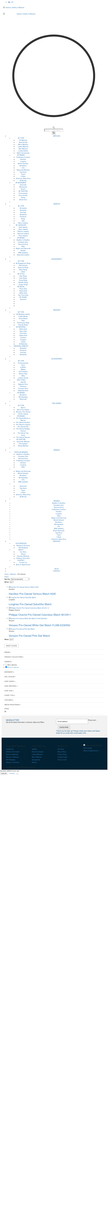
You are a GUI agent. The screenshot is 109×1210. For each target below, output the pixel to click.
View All (23, 382)
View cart (3, 773)
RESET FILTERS (11, 646)
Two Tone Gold (23, 295)
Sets (23, 221)
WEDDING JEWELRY (21, 346)
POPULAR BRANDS (21, 452)
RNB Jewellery (23, 253)
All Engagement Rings (23, 263)
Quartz (23, 189)
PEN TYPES (21, 380)
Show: (6, 582)
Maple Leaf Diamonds (23, 248)
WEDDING (56, 310)
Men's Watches (12, 665)
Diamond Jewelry (23, 233)
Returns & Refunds (12, 757)
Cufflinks (23, 367)
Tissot (23, 174)
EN (9, 2)
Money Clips (23, 373)
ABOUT (21, 550)
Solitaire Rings (23, 282)
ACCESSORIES (56, 359)
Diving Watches (23, 446)
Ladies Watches (23, 146)
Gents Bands (23, 318)
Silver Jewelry (23, 229)
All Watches (23, 140)
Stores (23, 554)
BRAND (7, 652)
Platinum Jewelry (23, 231)
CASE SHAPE (9, 681)
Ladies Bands (23, 316)
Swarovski (23, 399)
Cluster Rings (23, 284)
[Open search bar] (54, 128)
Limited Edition (23, 151)
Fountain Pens (23, 388)
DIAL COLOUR (9, 677)
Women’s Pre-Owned (23, 412)
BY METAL (21, 286)
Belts (23, 376)
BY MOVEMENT (21, 183)
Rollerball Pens (23, 390)
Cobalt (23, 342)
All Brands (23, 180)
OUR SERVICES (21, 543)
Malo (23, 246)
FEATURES (8, 700)
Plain (23, 320)
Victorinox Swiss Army (23, 178)
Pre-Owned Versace (23, 437)
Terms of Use (62, 760)
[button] (6, 577)
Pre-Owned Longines (23, 424)
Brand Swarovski (58, 531)
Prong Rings (23, 280)
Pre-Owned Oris (23, 427)
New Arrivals (23, 142)
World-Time (23, 200)
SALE (23, 272)
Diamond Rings (23, 267)
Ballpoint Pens (23, 384)
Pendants (23, 216)
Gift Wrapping (23, 547)
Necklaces (23, 214)
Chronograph (23, 193)
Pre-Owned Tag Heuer (23, 434)
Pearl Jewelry (23, 236)
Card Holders (23, 371)
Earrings (23, 212)
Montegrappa (23, 397)
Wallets (23, 369)
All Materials (23, 344)
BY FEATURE (23, 191)
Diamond (23, 299)
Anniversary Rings (23, 323)
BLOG (57, 569)
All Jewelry (23, 208)
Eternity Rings (23, 325)
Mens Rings (23, 270)
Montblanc (23, 166)
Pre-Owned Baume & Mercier (23, 419)
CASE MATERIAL (10, 686)
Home (6, 574)
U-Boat (23, 176)
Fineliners (23, 386)
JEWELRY (56, 204)
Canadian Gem (23, 242)
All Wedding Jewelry (23, 314)
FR (12, 2)
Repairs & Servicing (23, 545)
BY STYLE (21, 274)
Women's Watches (13, 667)
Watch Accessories (23, 153)
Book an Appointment (23, 564)
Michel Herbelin (23, 163)
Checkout (12, 773)
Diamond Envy (23, 244)
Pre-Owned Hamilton (23, 422)
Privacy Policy (62, 754)
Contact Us (23, 562)
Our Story (23, 552)
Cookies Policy (62, 757)
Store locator (87, 748)
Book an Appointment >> (91, 751)
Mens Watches (23, 144)
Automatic (23, 185)
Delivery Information (23, 558)
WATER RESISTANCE (11, 705)
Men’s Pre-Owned (23, 410)
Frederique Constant (23, 157)
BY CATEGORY (21, 225)
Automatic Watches (23, 441)
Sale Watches (23, 149)
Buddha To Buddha (23, 240)
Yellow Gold (23, 291)
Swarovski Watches (23, 170)
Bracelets (23, 210)
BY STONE (23, 297)
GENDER (7, 662)
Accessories (36, 760)
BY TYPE (21, 138)
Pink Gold (23, 333)
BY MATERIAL (21, 327)
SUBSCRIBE (64, 727)
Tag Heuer (23, 172)
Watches (13, 574)
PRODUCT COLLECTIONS (13, 657)
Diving (23, 197)
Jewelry (34, 749)
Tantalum (23, 337)
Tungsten (23, 340)
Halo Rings (23, 276)
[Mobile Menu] (3, 5)
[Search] (54, 133)
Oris (23, 168)
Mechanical (23, 187)
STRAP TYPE (9, 695)
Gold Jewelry (23, 227)
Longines (23, 161)
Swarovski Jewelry (23, 255)
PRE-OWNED (56, 403)
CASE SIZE (8, 691)
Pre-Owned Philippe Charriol (23, 430)
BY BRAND (21, 155)
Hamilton (23, 159)
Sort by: (7, 579)
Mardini (23, 250)
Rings (23, 219)
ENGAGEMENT (56, 259)
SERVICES (56, 541)
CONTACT (21, 560)
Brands (34, 762)
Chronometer (23, 195)
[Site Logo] (54, 15)
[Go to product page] (57, 587)
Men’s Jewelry (23, 223)
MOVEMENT (8, 672)
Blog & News (62, 752)
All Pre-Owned (23, 414)
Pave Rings (23, 278)
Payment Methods (23, 556)
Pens (23, 365)
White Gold (23, 293)
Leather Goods (23, 378)
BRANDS (57, 450)
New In (23, 407)
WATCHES (56, 136)
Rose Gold (23, 289)
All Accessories (23, 363)
